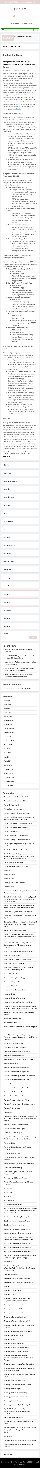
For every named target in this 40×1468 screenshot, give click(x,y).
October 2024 (8, 785)
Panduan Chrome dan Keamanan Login (16, 1067)
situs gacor (7, 1196)
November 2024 (9, 781)
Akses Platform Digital (11, 805)
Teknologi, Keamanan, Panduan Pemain (16, 1397)
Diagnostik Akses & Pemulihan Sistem (16, 866)
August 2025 (8, 745)
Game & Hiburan (9, 887)
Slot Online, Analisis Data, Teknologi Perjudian (19, 1217)
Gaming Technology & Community (15, 930)
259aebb (7, 71)
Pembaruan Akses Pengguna (13, 1133)
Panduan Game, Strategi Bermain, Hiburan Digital (19, 1076)
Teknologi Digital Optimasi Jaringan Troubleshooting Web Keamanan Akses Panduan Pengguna (19, 1358)
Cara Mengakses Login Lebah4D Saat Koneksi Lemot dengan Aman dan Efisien (19, 2)
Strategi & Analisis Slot (11, 1274)
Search (5, 634)
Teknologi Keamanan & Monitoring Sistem (17, 1385)
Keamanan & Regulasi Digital (13, 982)
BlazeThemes (21, 1464)
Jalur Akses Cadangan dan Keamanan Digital (18, 951)
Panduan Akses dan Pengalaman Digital (17, 1051)
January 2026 (8, 724)
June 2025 (7, 753)
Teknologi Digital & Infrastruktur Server (16, 1347)
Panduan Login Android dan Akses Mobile (17, 1088)
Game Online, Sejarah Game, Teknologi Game (18, 912)
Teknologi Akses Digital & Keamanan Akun (18, 1331)
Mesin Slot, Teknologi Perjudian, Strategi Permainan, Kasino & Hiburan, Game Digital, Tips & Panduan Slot (20, 1037)
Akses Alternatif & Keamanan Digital (15, 801)
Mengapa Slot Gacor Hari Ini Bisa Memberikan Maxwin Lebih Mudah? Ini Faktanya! (19, 64)
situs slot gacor (9, 497)
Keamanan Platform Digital (12, 1019)
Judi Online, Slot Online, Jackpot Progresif (17, 959)
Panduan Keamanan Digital (12, 1084)
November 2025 (9, 733)
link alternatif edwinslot (11, 1031)
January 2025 (8, 773)
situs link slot (8, 521)
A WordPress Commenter (12, 688)
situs (5, 513)
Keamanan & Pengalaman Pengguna (15, 978)
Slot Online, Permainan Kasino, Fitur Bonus (18, 1251)
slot (5, 529)
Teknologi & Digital (10, 1294)
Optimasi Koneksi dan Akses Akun (15, 1047)
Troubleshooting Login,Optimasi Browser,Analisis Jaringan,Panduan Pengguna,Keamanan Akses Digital (20, 1430)
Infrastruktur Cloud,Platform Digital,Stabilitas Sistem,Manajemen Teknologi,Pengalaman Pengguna (18, 945)
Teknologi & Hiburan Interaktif (13, 1305)
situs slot (7, 489)
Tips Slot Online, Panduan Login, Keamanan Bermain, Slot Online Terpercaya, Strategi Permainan (18, 1411)
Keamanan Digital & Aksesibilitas (14, 998)
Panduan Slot (8, 1112)
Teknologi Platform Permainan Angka (16, 1393)
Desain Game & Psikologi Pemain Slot (16, 850)
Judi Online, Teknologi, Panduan (14, 963)
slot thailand (8, 1262)
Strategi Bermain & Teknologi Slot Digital (17, 1278)
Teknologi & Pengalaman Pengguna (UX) (17, 1321)
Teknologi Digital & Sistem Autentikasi (16, 1352)
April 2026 (7, 712)
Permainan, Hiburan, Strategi (13, 1168)
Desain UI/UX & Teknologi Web (14, 862)
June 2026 (7, 704)
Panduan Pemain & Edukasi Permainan (16, 1096)
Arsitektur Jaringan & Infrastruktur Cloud (17, 840)
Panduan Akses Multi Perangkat (14, 1055)
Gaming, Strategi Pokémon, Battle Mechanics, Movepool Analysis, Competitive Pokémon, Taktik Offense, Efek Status (20, 937)
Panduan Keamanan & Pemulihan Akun (16, 1080)
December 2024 (9, 777)
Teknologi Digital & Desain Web (14, 1343)
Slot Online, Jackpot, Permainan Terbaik (17, 1221)
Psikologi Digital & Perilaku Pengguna (16, 1178)
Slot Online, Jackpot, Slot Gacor (14, 1225)
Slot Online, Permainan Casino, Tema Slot (17, 1247)
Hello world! (27, 688)
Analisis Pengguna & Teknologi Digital (16, 827)
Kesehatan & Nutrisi (10, 1023)
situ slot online (9, 1192)
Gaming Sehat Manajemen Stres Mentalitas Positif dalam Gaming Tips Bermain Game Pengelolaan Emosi (20, 924)
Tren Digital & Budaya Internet (13, 1417)
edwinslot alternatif (10, 874)
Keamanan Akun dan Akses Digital (15, 990)
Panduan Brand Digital (11, 1063)
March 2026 (8, 716)
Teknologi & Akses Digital (12, 1290)
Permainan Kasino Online (12, 1153)
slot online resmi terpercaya (13, 1204)
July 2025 (7, 749)
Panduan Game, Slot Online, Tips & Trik (16, 1072)
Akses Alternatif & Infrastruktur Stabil (16, 797)
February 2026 (8, 720)
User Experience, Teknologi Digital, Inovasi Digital (20, 1440)
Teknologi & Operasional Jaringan (15, 1317)
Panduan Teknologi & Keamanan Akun (16, 1124)
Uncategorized (8, 1436)
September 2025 (9, 741)
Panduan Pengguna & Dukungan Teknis (16, 1100)
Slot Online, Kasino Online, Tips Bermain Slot (18, 1233)
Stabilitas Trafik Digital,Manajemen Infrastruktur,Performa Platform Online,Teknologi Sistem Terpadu (19, 1268)
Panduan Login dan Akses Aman (14, 1092)
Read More (6, 456)
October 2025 (8, 737)
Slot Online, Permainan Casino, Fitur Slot (17, 1243)
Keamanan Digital (9, 994)
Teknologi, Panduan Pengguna (13, 1401)
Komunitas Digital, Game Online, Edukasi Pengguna (20, 1027)
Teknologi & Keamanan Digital (13, 1309)
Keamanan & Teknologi (11, 986)
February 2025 (8, 769)
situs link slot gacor (10, 481)
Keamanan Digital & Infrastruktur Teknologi (18, 1002)
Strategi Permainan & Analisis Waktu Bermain (18, 1282)
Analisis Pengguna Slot (11, 831)
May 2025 (7, 757)
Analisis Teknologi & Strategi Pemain (16, 835)
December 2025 (9, 729)
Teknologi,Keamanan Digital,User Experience (18, 1405)
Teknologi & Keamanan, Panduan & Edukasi (18, 1313)
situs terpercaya (9, 578)
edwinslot (7, 870)
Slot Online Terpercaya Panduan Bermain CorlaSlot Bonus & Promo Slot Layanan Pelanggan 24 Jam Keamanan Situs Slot (20, 1211)
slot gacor (7, 537)
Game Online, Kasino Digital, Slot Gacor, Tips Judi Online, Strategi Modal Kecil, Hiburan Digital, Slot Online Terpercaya (20, 899)
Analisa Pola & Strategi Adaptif (14, 809)
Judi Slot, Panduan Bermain (13, 974)
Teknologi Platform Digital (12, 1389)
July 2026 (7, 700)
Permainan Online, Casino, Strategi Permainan (19, 1164)
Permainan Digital (9, 1143)
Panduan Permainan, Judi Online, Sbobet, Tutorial (20, 1104)
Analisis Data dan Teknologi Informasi (16, 813)
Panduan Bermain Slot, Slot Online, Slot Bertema (19, 1059)
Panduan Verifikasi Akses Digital (14, 1129)
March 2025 (8, 765)
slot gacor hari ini (15, 109)
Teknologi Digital (9, 1339)
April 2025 (7, 761)
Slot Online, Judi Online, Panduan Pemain (17, 1229)
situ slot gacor (8, 1188)
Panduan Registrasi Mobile (12, 1108)
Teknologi (7, 1286)
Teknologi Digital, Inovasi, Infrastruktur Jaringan (19, 1364)
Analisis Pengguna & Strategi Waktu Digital (18, 823)
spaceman (7, 610)
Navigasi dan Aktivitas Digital (13, 1043)
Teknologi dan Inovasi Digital (13, 1335)
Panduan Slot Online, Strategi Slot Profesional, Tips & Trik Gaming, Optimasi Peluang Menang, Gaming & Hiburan (20, 1118)
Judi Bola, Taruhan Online (12, 955)
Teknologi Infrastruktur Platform (14, 1380)
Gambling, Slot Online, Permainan (14, 883)
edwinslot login (9, 878)
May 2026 (7, 708)
